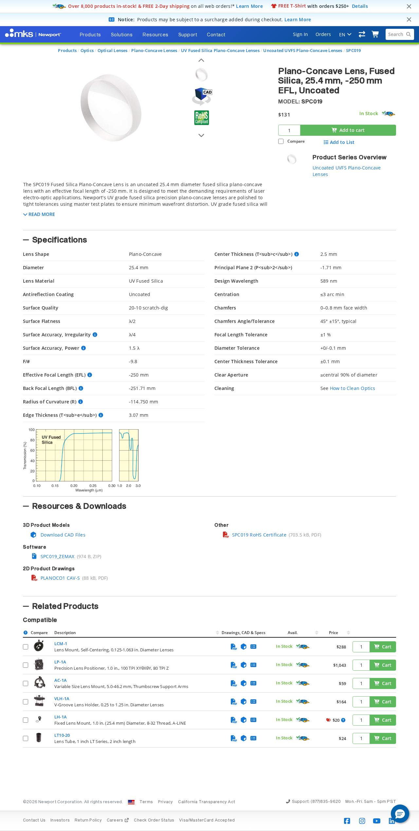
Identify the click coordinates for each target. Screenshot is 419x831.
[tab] (145, 204)
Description (65, 632)
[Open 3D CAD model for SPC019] (201, 97)
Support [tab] (187, 35)
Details (360, 6)
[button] (400, 813)
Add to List (342, 142)
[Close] (408, 6)
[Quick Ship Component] (388, 114)
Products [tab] (90, 35)
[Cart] (376, 34)
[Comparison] (362, 34)
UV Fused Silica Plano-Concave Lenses (220, 50)
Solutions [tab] (122, 35)
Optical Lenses (113, 50)
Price (333, 632)
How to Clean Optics (352, 388)
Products (67, 50)
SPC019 (353, 50)
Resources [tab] (155, 35)
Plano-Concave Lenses (154, 50)
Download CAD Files (62, 535)
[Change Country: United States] (131, 802)
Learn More (249, 6)
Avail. (293, 632)
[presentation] (209, 415)
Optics (87, 50)
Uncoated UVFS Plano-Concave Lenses (302, 50)
